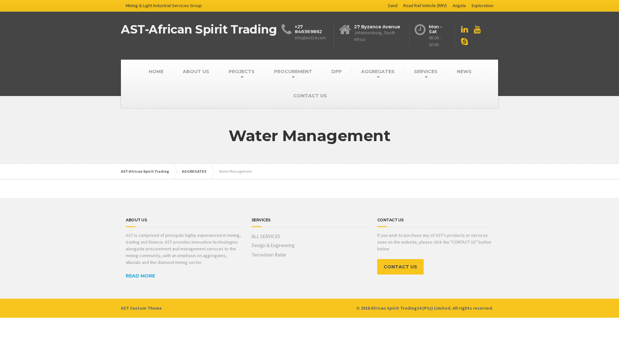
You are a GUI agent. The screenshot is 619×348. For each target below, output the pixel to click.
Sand (393, 5)
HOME (156, 71)
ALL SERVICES (265, 236)
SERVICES (425, 71)
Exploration (482, 5)
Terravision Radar (268, 255)
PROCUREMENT (293, 71)
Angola (459, 5)
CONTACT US (310, 96)
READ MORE (140, 276)
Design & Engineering (273, 245)
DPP (336, 71)
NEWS (464, 71)
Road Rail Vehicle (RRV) (425, 5)
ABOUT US (196, 71)
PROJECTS (242, 71)
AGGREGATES (378, 71)
